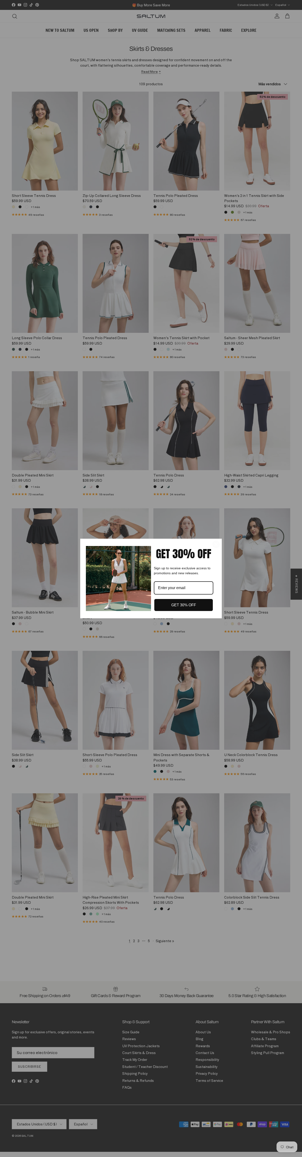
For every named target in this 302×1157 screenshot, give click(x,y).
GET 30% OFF (183, 605)
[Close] (216, 544)
